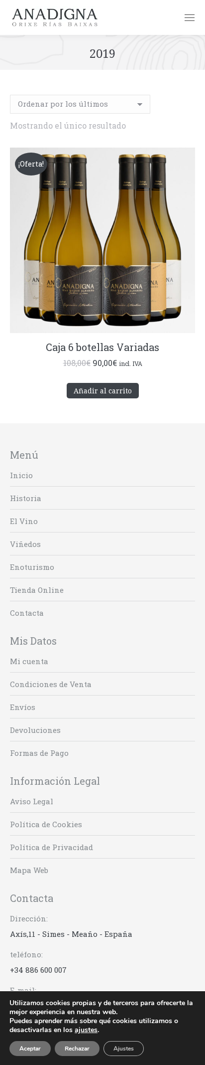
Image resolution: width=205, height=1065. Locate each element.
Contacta (27, 613)
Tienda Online (37, 590)
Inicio (21, 475)
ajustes (86, 1030)
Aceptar (30, 1049)
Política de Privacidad (51, 847)
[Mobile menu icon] (189, 17)
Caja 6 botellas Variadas (102, 347)
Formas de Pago (39, 753)
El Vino (24, 521)
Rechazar (77, 1049)
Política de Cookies (46, 824)
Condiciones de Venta (51, 684)
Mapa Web (29, 870)
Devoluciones (35, 730)
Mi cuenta (29, 661)
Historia (25, 498)
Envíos (22, 707)
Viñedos (25, 544)
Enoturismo (32, 567)
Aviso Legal (31, 801)
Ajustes (123, 1049)
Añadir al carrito (103, 391)
